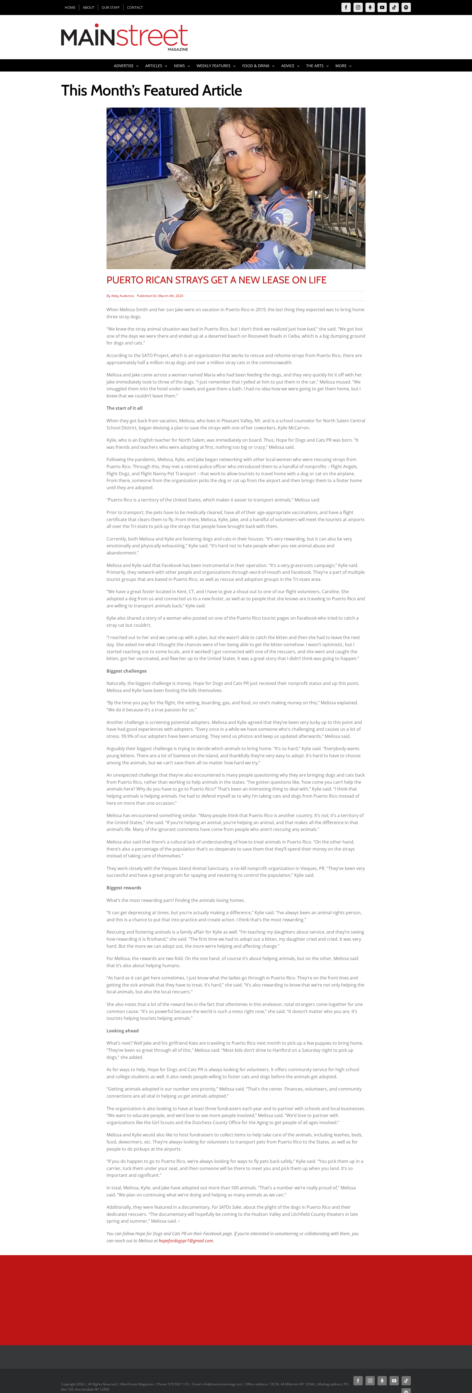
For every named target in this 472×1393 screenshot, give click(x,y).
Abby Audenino (122, 295)
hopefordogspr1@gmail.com (186, 1241)
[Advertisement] (172, 1299)
